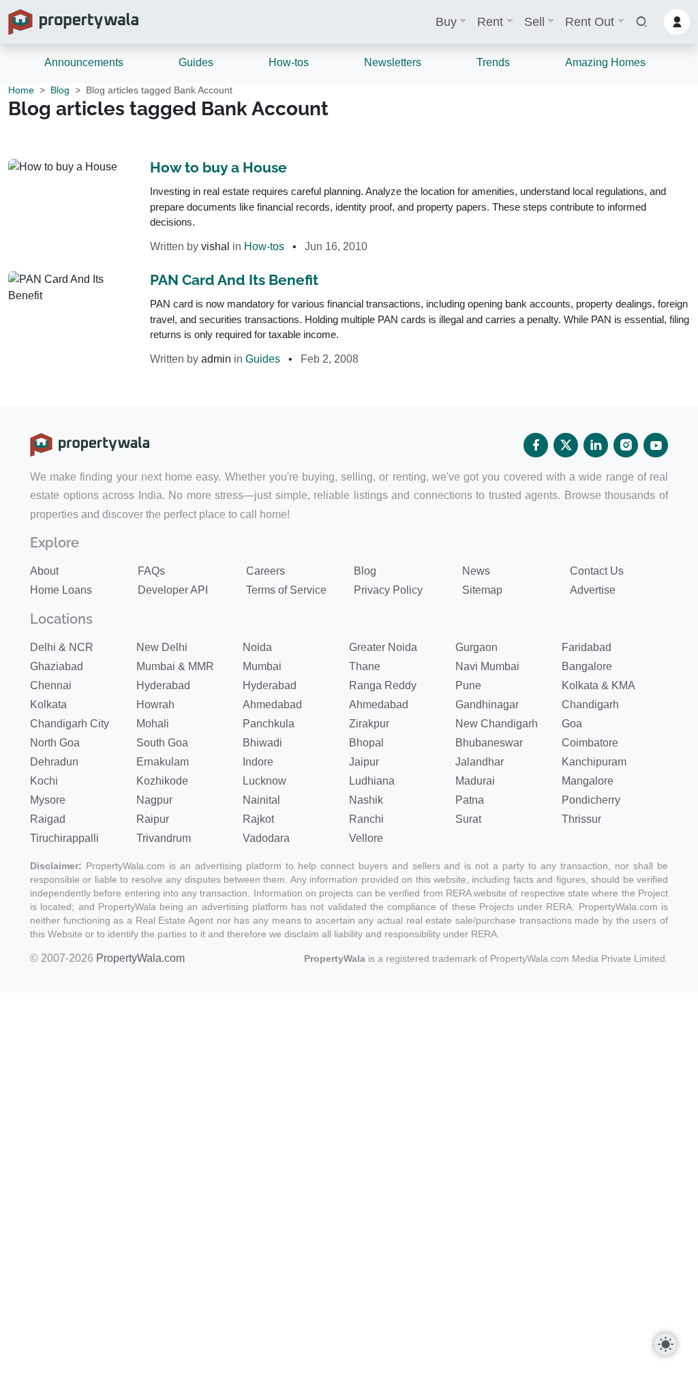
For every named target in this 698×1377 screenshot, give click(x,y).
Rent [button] (490, 22)
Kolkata (48, 704)
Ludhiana (372, 781)
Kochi (44, 781)
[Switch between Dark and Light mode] (665, 1344)
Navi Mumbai (487, 666)
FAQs (151, 571)
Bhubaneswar (489, 742)
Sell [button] (534, 22)
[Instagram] (625, 445)
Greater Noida (383, 647)
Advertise (593, 590)
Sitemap (482, 590)
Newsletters (392, 62)
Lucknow (264, 781)
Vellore (366, 838)
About (44, 571)
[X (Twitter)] (565, 445)
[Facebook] (536, 445)
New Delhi (161, 647)
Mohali (152, 723)
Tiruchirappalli (64, 838)
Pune (468, 685)
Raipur (152, 819)
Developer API (173, 590)
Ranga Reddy (382, 685)
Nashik (366, 800)
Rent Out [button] (589, 22)
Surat (468, 819)
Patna (469, 800)
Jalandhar (479, 762)
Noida (257, 647)
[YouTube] (655, 445)
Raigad (47, 819)
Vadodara (266, 838)
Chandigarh (590, 704)
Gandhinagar (487, 704)
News (476, 571)
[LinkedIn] (595, 445)
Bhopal (366, 742)
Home (21, 90)
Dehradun (54, 762)
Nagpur (154, 800)
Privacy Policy (388, 590)
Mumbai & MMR (175, 666)
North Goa (55, 742)
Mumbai (262, 666)
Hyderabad (163, 685)
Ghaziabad (56, 666)
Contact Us (597, 571)
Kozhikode (162, 781)
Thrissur (581, 819)
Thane (364, 666)
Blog (60, 90)
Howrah (155, 704)
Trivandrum (163, 838)
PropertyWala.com (140, 958)
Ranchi (366, 819)
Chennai (51, 685)
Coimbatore (590, 742)
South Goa (162, 742)
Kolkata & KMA (598, 685)
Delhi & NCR (61, 647)
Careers (265, 571)
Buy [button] (446, 22)
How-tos (289, 62)
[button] (641, 22)
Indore (258, 762)
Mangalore (587, 781)
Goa (572, 723)
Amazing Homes (605, 62)
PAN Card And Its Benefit (234, 279)
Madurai (475, 781)
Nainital (261, 800)
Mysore (47, 800)
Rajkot (258, 819)
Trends (493, 62)
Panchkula (268, 723)
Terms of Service (286, 590)
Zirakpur (369, 723)
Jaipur (364, 762)
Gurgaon (476, 647)
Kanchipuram (594, 762)
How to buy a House (218, 167)
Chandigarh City (69, 723)
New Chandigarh (496, 723)
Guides (196, 62)
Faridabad (586, 647)
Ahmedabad (272, 704)
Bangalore (587, 666)
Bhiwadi (262, 742)
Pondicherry (591, 800)
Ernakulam (162, 762)
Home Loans (61, 590)
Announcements (83, 62)
